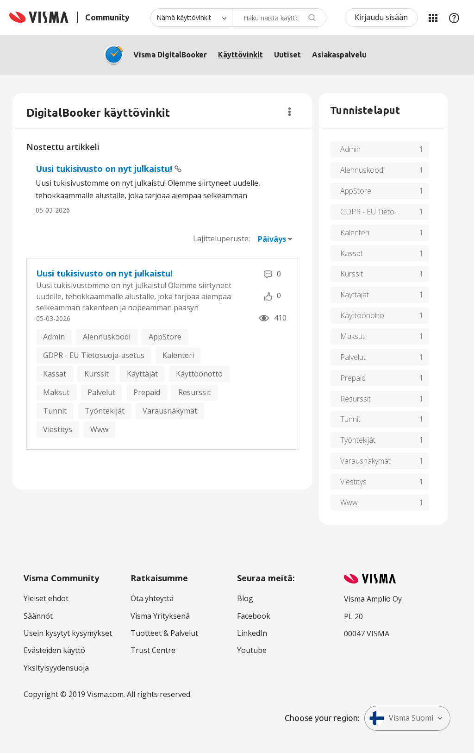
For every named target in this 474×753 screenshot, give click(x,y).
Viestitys (57, 429)
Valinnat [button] (289, 111)
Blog (245, 598)
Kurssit (96, 374)
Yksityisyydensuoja (56, 668)
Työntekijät (105, 411)
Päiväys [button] (272, 239)
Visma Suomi (411, 718)
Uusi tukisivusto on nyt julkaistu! (105, 168)
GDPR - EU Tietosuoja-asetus (93, 355)
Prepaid (146, 392)
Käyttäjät (142, 374)
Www (99, 429)
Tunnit (55, 411)
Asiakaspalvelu (339, 54)
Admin (54, 337)
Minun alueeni (432, 17)
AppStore (165, 337)
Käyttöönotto (199, 374)
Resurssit (194, 392)
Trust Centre (153, 650)
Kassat (54, 374)
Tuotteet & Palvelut (164, 633)
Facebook (253, 616)
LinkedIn (252, 633)
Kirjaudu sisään (381, 17)
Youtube (252, 650)
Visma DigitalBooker (170, 54)
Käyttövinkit (240, 54)
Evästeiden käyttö (54, 650)
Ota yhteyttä (152, 598)
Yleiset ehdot (46, 598)
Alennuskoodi (107, 337)
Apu (454, 17)
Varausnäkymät (170, 411)
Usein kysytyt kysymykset (68, 633)
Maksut (56, 392)
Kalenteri (178, 355)
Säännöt (38, 616)
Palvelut (101, 392)
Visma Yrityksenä (160, 616)
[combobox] (279, 17)
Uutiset (287, 54)
